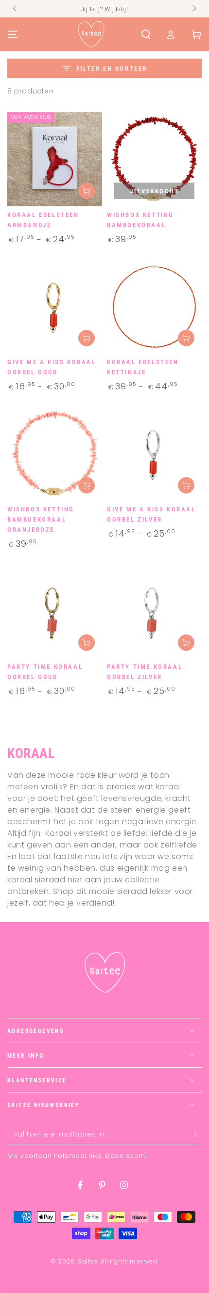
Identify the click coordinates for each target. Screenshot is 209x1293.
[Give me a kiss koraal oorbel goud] (54, 306)
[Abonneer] (196, 1134)
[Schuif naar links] (15, 8)
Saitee (88, 1261)
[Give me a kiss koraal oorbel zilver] (154, 453)
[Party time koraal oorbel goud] (54, 611)
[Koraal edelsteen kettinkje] (154, 306)
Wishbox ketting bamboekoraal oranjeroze (40, 519)
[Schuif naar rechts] (193, 8)
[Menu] (12, 34)
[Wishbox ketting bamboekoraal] (154, 159)
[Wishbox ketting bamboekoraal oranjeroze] (54, 453)
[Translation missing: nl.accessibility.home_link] (91, 34)
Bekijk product (86, 191)
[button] (145, 34)
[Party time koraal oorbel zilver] (154, 611)
